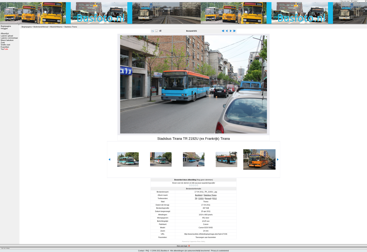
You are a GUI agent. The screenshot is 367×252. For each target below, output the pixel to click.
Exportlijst (5, 47)
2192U (201, 198)
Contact (141, 251)
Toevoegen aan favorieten (206, 237)
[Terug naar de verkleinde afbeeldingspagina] (152, 31)
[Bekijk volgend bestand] (231, 31)
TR (196, 198)
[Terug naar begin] (223, 31)
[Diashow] (160, 31)
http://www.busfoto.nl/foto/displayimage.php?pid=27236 (205, 234)
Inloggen (4, 28)
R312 (214, 198)
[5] (197, 185)
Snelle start (5, 45)
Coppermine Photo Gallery (197, 241)
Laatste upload (7, 36)
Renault (208, 198)
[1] (190, 185)
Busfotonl (198, 195)
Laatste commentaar (9, 38)
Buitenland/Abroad (41, 27)
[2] (192, 185)
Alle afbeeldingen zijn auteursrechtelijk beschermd (190, 251)
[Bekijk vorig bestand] (227, 31)
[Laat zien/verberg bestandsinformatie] (156, 31)
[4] (195, 185)
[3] (194, 185)
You (4, 49)
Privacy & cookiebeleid (220, 251)
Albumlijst (5, 33)
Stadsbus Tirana (70, 27)
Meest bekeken (7, 40)
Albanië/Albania (56, 27)
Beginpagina (6, 26)
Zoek (3, 42)
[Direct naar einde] (234, 31)
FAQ (147, 251)
